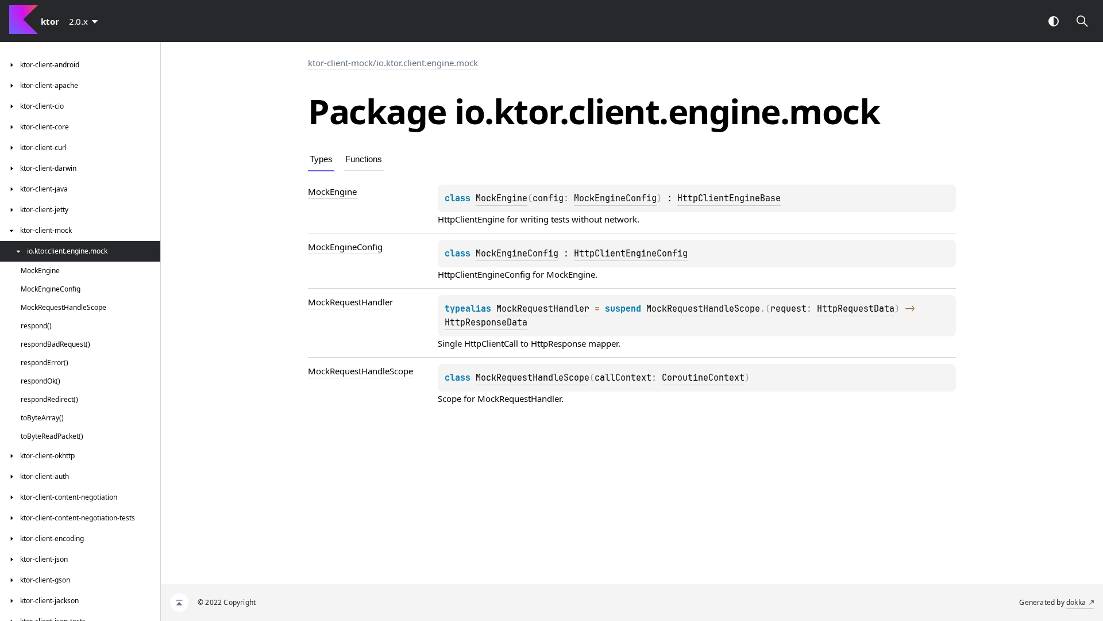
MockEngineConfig (615, 198)
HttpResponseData (486, 322)
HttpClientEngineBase (729, 198)
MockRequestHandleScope (703, 309)
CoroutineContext (703, 378)
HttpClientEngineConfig (631, 253)
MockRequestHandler (542, 309)
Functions (363, 159)
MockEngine (501, 198)
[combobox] (85, 21)
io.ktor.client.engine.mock (427, 62)
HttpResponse (558, 343)
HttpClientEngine (471, 219)
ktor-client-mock (340, 62)
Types (321, 159)
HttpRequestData (855, 309)
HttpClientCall (491, 343)
